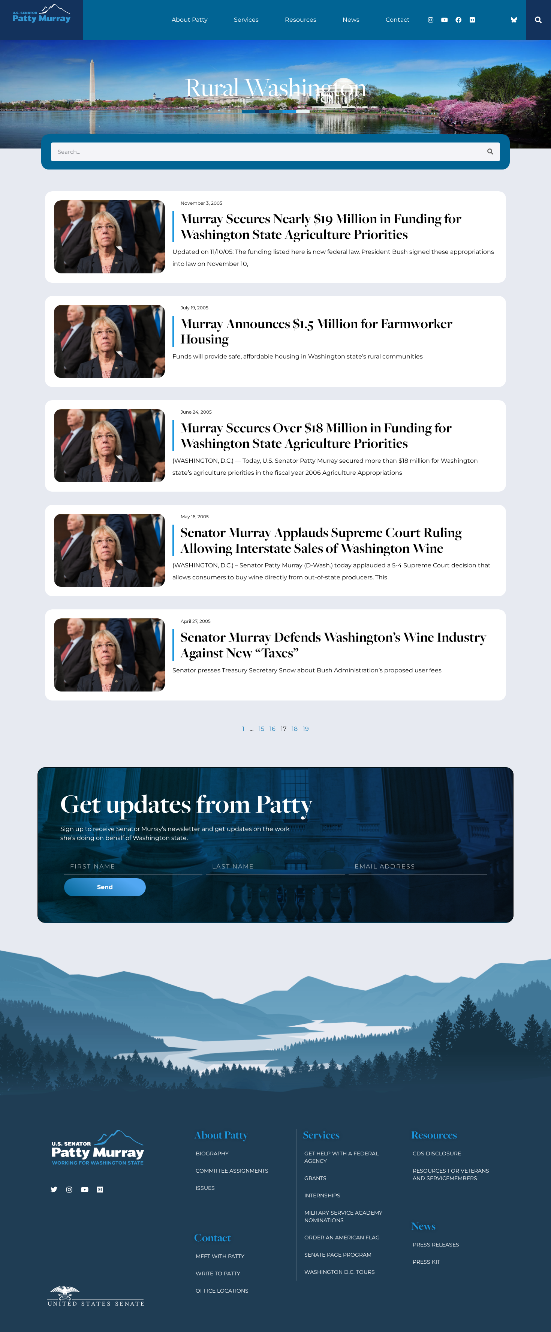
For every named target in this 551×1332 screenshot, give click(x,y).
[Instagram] (431, 20)
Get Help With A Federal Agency (341, 1157)
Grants (315, 1178)
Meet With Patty (220, 1256)
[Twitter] (54, 1189)
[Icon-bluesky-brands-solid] (514, 20)
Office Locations (222, 1290)
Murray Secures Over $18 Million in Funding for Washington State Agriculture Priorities (316, 435)
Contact (398, 19)
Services (246, 19)
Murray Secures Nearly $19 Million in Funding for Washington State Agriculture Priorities (320, 226)
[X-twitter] (486, 20)
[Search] (490, 152)
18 (295, 728)
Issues (205, 1188)
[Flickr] (472, 20)
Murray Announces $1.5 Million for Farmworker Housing (316, 331)
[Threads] (500, 20)
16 (273, 728)
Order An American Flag (342, 1237)
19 (306, 728)
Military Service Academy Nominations (343, 1216)
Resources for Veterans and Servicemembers (451, 1174)
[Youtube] (445, 20)
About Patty (190, 19)
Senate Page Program (337, 1254)
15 (261, 728)
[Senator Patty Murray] (41, 27)
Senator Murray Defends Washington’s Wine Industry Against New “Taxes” (333, 645)
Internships (322, 1195)
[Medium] (100, 1189)
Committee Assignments (232, 1170)
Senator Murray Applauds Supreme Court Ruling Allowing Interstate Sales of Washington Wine (321, 540)
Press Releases (436, 1244)
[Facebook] (458, 20)
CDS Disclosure (437, 1153)
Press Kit (426, 1261)
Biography (212, 1153)
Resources (300, 19)
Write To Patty (218, 1273)
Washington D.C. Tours (339, 1272)
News (351, 19)
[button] (538, 19)
